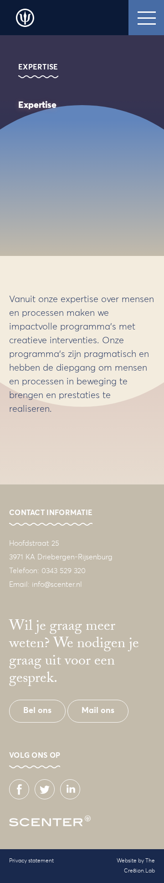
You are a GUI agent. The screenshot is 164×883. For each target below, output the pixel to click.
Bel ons (37, 711)
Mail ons (98, 711)
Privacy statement (31, 861)
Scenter (25, 18)
